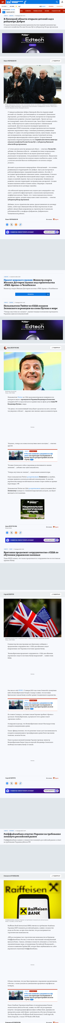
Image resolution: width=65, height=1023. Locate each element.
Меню (3, 2)
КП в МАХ (47, 10)
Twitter (20, 397)
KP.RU (21, 690)
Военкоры (28, 10)
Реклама (51, 6)
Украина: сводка (37, 10)
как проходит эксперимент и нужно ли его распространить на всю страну (38, 456)
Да (3, 12)
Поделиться (56, 60)
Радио (44, 6)
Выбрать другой (10, 12)
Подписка (60, 6)
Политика (11, 302)
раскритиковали (33, 477)
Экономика (11, 830)
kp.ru (56, 219)
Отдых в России (56, 10)
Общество (11, 15)
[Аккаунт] (62, 2)
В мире (10, 549)
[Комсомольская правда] (15, 2)
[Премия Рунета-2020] (24, 2)
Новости (6, 15)
